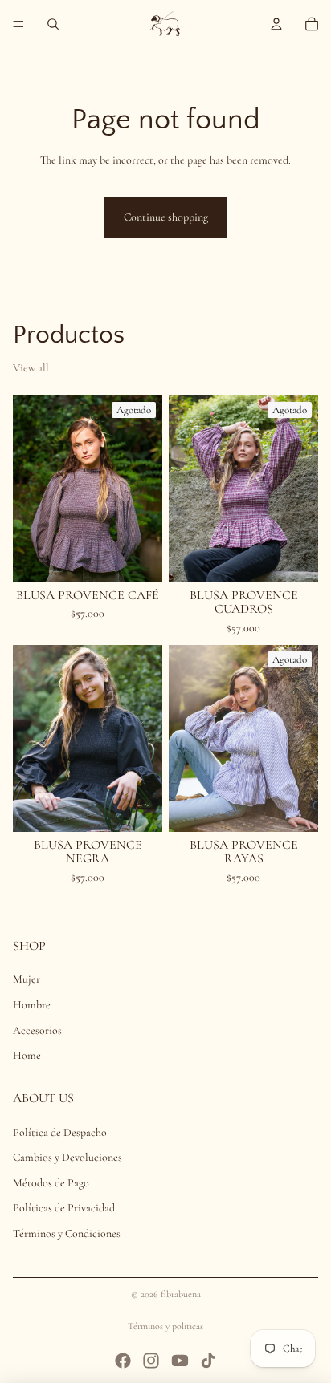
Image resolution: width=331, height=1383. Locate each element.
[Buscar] (53, 24)
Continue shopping (166, 217)
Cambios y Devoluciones (67, 1157)
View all (31, 368)
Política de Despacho (60, 1132)
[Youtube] (180, 1360)
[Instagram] (151, 1360)
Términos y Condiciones (67, 1233)
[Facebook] (123, 1360)
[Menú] (18, 24)
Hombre (32, 1005)
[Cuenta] (276, 24)
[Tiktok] (208, 1360)
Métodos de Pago (51, 1183)
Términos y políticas (165, 1326)
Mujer (26, 979)
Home (27, 1055)
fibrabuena (181, 1294)
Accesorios (37, 1029)
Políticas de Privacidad (64, 1208)
